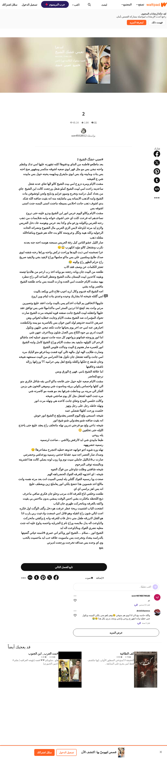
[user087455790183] (157, 597)
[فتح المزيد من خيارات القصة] (157, 198)
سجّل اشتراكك (44, 752)
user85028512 (79, 135)
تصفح (141, 4)
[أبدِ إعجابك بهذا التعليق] (75, 600)
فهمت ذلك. (157, 22)
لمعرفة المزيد (137, 22)
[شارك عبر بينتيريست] (157, 171)
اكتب (76, 4)
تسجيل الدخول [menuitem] (29, 4)
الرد (136, 604)
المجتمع (127, 4)
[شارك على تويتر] (157, 162)
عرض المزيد (116, 632)
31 (95, 122)
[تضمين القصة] (157, 189)
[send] (155, 587)
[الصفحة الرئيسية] (156, 4)
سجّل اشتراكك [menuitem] (9, 4)
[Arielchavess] (157, 612)
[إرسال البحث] (89, 4)
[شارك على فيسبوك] (157, 154)
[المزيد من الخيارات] (75, 596)
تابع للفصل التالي (64, 567)
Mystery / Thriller (63, 56)
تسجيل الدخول (66, 752)
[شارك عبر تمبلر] (157, 180)
